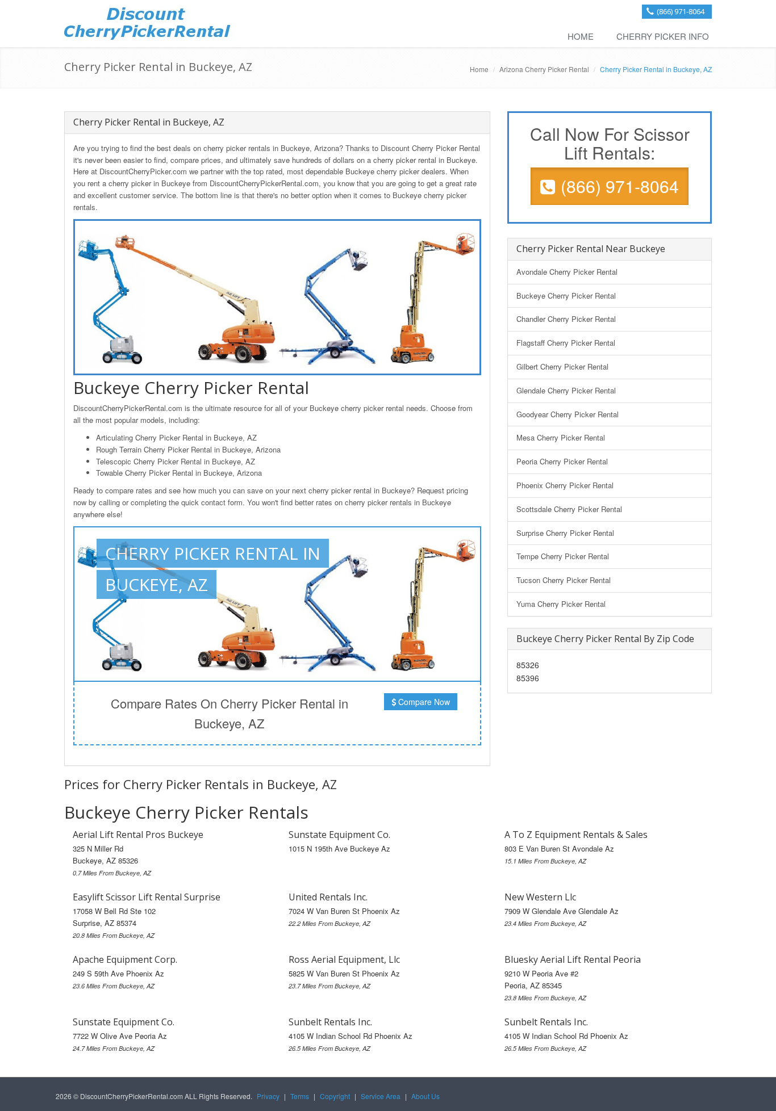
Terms (299, 1096)
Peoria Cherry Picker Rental (562, 461)
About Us (425, 1096)
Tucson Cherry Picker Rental (563, 580)
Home (581, 36)
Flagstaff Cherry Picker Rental (565, 342)
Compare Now (423, 701)
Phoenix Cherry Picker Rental (565, 485)
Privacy (268, 1096)
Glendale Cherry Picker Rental (566, 390)
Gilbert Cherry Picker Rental (562, 366)
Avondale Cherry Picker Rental (567, 271)
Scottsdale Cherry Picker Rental (569, 509)
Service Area (380, 1096)
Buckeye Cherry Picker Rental (566, 295)
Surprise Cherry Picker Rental (565, 532)
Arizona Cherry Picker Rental (544, 69)
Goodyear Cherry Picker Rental (567, 414)
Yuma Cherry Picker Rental (561, 603)
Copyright (335, 1096)
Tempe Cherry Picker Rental (562, 556)
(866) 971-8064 (680, 11)
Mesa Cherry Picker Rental (560, 437)
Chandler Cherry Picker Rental (566, 318)
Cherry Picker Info (662, 36)
